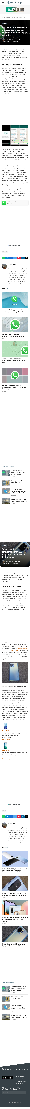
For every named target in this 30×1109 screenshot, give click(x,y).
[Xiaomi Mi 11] (5, 729)
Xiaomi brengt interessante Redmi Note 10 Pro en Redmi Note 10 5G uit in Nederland (15, 919)
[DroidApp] (14, 2)
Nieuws (8, 17)
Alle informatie (6, 739)
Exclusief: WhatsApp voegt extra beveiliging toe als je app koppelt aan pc (15, 311)
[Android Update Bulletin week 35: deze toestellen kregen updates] (6, 473)
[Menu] (3, 2)
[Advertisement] (15, 110)
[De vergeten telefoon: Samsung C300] (6, 483)
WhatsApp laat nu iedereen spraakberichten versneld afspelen (13, 335)
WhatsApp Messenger (14, 202)
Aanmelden (5, 1095)
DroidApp (3, 17)
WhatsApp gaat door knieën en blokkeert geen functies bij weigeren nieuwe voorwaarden (14, 387)
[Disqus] (15, 416)
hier (22, 191)
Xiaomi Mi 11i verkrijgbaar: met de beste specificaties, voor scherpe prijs (15, 870)
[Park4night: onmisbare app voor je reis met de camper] (6, 501)
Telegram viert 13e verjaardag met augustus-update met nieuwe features (19, 491)
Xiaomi (4, 810)
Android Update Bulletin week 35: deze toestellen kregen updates (18, 472)
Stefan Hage (10, 39)
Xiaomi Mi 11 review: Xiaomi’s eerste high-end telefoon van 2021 (14, 945)
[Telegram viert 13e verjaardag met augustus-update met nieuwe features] (6, 491)
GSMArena (7, 763)
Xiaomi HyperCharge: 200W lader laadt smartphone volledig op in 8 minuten (14, 894)
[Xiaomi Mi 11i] (5, 748)
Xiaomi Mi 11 (5, 731)
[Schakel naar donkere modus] (25, 2)
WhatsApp (5, 251)
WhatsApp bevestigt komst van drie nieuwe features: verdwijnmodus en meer (13, 360)
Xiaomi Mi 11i (5, 750)
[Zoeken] (27, 2)
